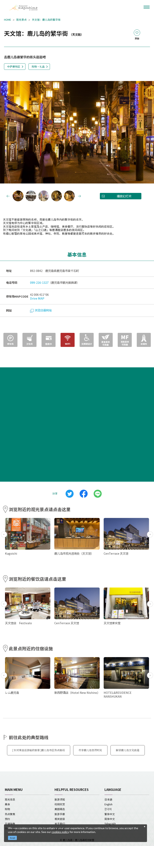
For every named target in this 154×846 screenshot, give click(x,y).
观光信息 (10, 799)
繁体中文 (109, 814)
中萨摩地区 (13, 66)
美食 (7, 804)
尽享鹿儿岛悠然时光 (90, 750)
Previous (7, 133)
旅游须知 (60, 799)
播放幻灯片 (124, 196)
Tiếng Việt (110, 824)
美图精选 (60, 809)
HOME (7, 19)
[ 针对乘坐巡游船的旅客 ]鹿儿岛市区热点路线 (38, 750)
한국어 (108, 809)
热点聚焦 (10, 814)
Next (147, 133)
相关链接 (60, 819)
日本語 (108, 799)
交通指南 (10, 824)
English (108, 804)
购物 (7, 809)
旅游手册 (60, 814)
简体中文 (109, 819)
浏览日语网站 (43, 310)
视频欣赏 (60, 804)
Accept (12, 838)
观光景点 (21, 19)
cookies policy (60, 832)
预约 (7, 819)
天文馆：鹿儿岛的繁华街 (46, 19)
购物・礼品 (38, 66)
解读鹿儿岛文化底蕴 (127, 750)
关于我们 (60, 824)
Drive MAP (37, 298)
